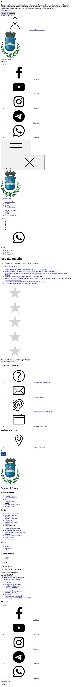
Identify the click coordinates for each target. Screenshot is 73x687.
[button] (10, 202)
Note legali (8, 594)
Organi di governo (10, 496)
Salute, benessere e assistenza (13, 535)
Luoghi (7, 557)
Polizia (7, 213)
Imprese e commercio (11, 518)
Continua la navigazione (8, 13)
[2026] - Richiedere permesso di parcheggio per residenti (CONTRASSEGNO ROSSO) (31, 271)
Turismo (7, 524)
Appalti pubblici (9, 520)
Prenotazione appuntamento (13, 584)
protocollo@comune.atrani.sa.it (14, 577)
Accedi (3, 247)
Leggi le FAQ (9, 582)
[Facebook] (5, 222)
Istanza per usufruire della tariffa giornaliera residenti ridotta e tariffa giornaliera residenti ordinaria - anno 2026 (38, 278)
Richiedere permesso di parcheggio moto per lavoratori (21, 283)
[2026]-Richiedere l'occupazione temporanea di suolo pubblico (23, 276)
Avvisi (6, 550)
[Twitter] (5, 226)
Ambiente (7, 534)
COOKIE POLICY (7, 10)
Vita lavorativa (9, 517)
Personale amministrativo (12, 504)
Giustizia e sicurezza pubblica (13, 530)
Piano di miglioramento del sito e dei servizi (18, 598)
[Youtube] (5, 224)
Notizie (7, 546)
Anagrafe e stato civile (11, 513)
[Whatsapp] (19, 244)
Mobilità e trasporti (10, 525)
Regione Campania (6, 15)
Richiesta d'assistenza (11, 588)
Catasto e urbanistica (11, 522)
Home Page (8, 250)
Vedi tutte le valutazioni (8, 361)
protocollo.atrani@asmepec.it (13, 579)
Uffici (6, 499)
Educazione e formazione (12, 529)
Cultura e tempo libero (11, 515)
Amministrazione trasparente (13, 591)
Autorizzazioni (9, 537)
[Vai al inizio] (1, 450)
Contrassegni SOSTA (11, 210)
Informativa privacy (10, 592)
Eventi (6, 559)
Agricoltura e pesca (10, 539)
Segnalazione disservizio (12, 586)
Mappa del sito (5, 681)
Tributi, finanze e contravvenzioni (15, 532)
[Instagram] (5, 227)
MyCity (4, 684)
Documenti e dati (10, 506)
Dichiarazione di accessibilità (13, 596)
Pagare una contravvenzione (13, 280)
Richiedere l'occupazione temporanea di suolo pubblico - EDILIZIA (25, 281)
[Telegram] (5, 229)
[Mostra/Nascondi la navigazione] (16, 147)
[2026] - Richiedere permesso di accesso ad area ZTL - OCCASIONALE (27, 269)
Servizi (7, 252)
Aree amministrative (11, 498)
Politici (7, 503)
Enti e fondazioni (10, 501)
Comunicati (8, 548)
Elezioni (7, 212)
